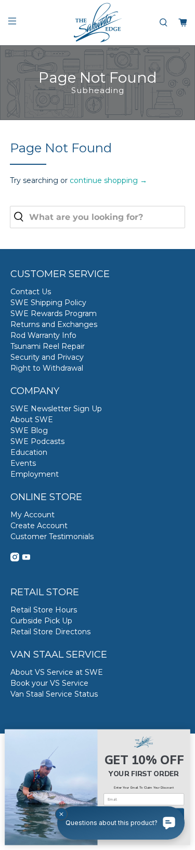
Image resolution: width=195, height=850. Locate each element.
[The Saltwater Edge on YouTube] (26, 559)
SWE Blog (29, 430)
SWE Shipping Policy (48, 302)
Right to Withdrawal (46, 368)
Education (28, 452)
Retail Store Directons (50, 631)
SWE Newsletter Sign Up (56, 408)
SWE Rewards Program (53, 313)
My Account (32, 514)
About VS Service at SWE (56, 672)
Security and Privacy (47, 357)
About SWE (31, 419)
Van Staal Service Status (54, 694)
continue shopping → (108, 180)
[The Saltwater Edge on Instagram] (14, 559)
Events (23, 463)
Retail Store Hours (43, 609)
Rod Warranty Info (43, 335)
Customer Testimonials (52, 536)
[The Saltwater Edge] (98, 23)
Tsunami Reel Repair (47, 346)
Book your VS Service (49, 683)
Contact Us (30, 291)
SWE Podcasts (37, 441)
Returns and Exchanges (53, 324)
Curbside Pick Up (41, 620)
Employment (34, 474)
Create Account (39, 525)
